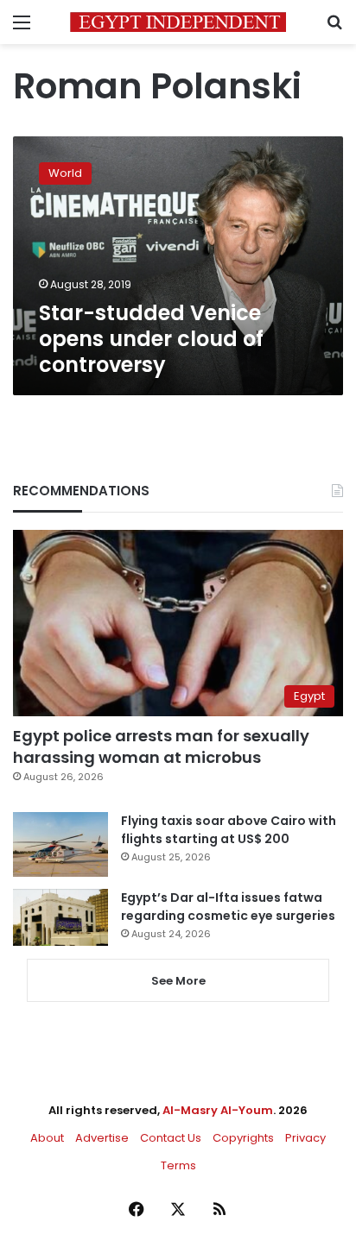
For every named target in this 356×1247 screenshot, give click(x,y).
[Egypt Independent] (178, 22)
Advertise (102, 1138)
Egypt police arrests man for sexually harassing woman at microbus (161, 746)
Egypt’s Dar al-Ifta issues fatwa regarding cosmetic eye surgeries (228, 906)
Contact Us (170, 1138)
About (47, 1138)
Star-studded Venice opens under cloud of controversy (151, 339)
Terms (178, 1165)
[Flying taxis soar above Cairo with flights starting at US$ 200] (60, 844)
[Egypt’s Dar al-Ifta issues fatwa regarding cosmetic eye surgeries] (60, 917)
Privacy (305, 1138)
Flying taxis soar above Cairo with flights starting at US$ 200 (228, 829)
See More (178, 981)
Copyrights (243, 1138)
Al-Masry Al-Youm (217, 1110)
